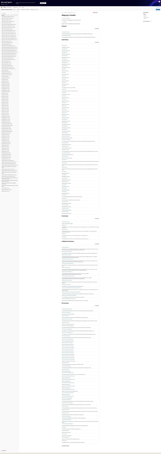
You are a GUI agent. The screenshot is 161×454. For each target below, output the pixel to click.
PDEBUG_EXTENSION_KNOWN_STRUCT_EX (68, 263)
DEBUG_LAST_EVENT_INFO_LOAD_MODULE (68, 352)
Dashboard (158, 9)
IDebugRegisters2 (64, 174)
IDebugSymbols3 (64, 191)
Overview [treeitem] (3, 15)
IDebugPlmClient (64, 159)
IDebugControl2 (64, 99)
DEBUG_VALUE (64, 427)
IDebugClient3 (64, 75)
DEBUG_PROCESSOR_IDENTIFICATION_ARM (68, 382)
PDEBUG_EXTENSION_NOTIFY (66, 267)
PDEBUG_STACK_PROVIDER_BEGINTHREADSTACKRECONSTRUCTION (71, 287)
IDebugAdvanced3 (64, 52)
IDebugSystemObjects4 (65, 211)
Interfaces (145, 15)
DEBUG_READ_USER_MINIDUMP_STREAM (67, 396)
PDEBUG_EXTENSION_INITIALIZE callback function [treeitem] (9, 163)
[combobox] (9, 13)
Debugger (64, 21)
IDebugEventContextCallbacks (66, 139)
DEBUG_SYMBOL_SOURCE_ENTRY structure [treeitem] (8, 67)
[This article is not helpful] (151, 21)
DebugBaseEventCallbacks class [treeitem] (6, 71)
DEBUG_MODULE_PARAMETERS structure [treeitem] (7, 42)
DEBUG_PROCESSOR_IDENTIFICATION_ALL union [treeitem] (8, 45)
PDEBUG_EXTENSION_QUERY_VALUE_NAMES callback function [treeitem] (9, 173)
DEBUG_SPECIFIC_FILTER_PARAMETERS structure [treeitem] (8, 59)
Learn (62, 12)
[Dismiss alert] (159, 1)
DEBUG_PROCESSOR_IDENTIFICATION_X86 (68, 392)
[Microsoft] (1, 7)
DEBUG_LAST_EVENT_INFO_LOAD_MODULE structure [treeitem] (9, 36)
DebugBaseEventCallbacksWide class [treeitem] (7, 73)
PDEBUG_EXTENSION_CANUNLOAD (67, 251)
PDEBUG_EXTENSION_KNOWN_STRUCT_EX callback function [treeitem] (9, 167)
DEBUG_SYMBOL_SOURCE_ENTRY (66, 419)
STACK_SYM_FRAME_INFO (65, 437)
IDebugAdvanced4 (64, 55)
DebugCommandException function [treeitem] (7, 74)
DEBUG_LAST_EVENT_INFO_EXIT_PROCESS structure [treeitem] (9, 33)
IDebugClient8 (64, 92)
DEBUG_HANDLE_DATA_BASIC (66, 335)
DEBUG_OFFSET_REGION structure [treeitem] (6, 44)
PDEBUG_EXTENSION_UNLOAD (66, 284)
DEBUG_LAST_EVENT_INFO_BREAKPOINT (67, 339)
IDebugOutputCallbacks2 (65, 149)
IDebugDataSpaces (64, 119)
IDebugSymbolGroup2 (65, 181)
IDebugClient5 (64, 82)
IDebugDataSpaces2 (65, 122)
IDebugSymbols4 (64, 194)
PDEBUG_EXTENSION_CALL (65, 247)
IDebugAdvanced (64, 45)
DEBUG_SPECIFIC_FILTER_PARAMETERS (67, 402)
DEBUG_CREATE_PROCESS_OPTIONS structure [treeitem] (8, 21)
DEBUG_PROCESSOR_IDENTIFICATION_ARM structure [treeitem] (9, 50)
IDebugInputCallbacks (65, 142)
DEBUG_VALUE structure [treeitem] (5, 70)
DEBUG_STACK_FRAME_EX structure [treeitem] (7, 62)
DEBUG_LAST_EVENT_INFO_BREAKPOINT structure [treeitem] (9, 30)
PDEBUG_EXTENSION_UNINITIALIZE (67, 280)
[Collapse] (17, 11)
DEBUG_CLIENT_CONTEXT (65, 315)
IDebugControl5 (64, 109)
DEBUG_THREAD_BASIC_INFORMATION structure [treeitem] (8, 68)
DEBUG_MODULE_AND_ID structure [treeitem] (7, 41)
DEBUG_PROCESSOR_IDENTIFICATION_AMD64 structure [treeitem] (9, 48)
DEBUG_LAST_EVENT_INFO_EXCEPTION (67, 342)
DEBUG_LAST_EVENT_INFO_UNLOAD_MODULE (68, 359)
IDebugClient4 (64, 79)
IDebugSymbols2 (64, 188)
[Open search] (157, 7)
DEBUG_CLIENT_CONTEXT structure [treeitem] (7, 19)
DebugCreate (64, 233)
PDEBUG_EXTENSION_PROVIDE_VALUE (67, 271)
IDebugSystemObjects (65, 201)
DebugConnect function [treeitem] (5, 76)
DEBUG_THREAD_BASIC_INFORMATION (67, 423)
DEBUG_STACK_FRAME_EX (65, 409)
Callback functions (146, 17)
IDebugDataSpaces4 (65, 129)
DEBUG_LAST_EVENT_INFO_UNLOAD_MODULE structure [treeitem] (9, 39)
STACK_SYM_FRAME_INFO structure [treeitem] (7, 189)
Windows (65, 12)
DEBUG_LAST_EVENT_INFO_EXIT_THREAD (67, 349)
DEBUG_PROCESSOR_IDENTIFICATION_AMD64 (68, 379)
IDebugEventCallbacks (65, 132)
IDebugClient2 (64, 72)
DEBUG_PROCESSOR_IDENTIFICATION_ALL (68, 372)
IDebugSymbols (64, 184)
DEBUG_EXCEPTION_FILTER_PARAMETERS (67, 325)
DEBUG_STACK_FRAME (65, 406)
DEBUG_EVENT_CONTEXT (65, 322)
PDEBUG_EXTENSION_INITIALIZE (66, 254)
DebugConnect (64, 225)
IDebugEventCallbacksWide (66, 136)
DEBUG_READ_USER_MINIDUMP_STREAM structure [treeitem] (9, 56)
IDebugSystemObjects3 (65, 208)
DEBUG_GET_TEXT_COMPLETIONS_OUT (67, 332)
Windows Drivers (70, 12)
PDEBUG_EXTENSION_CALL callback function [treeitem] (8, 160)
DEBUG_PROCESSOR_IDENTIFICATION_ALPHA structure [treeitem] (9, 47)
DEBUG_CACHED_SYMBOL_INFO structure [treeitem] (7, 18)
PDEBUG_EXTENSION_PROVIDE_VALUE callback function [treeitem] (9, 170)
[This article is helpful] (150, 21)
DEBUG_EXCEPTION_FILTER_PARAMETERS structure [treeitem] (9, 24)
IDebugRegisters (64, 171)
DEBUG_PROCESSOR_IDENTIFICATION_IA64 (68, 389)
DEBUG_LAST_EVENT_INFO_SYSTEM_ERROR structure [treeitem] (9, 38)
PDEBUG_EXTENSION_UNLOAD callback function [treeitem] (8, 176)
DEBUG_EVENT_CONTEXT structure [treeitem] (6, 22)
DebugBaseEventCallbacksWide (66, 35)
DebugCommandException (66, 221)
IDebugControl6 (64, 112)
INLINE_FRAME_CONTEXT (65, 430)
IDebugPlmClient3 (64, 167)
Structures (145, 18)
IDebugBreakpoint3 (65, 65)
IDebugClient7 (64, 89)
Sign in (159, 7)
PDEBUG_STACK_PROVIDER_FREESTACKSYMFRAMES (69, 295)
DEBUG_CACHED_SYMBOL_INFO (66, 312)
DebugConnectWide (65, 229)
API (74, 12)
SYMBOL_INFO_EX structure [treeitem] (5, 191)
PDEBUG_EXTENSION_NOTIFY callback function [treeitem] (8, 169)
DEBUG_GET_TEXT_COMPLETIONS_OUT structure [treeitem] (8, 27)
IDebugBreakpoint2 (65, 62)
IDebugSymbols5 (64, 198)
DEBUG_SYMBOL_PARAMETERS (66, 416)
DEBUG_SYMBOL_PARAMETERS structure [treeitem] (7, 65)
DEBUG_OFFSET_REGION (65, 369)
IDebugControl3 (64, 102)
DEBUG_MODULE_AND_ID (65, 362)
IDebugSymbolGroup (65, 178)
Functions (145, 16)
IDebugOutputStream (65, 156)
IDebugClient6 (64, 85)
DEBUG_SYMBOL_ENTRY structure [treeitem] (6, 64)
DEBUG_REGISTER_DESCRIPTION (66, 399)
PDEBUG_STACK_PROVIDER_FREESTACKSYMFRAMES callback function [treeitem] (9, 183)
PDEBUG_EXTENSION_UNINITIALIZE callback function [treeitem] (9, 174)
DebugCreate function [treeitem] (5, 79)
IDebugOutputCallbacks (65, 146)
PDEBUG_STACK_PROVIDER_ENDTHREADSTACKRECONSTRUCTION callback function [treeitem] (10, 181)
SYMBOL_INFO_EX (64, 440)
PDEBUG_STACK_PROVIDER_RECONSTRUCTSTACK (69, 298)
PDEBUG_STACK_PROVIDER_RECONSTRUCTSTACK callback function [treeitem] (10, 186)
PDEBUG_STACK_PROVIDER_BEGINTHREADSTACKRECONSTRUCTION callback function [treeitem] (10, 178)
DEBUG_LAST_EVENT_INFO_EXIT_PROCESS (68, 345)
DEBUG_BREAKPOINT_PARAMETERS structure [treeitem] (8, 16)
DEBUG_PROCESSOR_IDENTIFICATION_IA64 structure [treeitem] (9, 53)
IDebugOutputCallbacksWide (66, 152)
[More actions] (98, 12)
